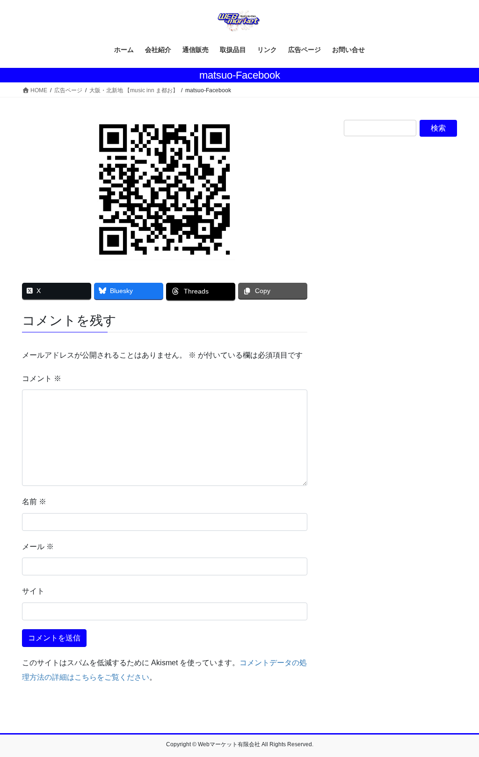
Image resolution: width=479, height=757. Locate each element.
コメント (41, 378)
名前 (34, 502)
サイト (33, 591)
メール (38, 547)
